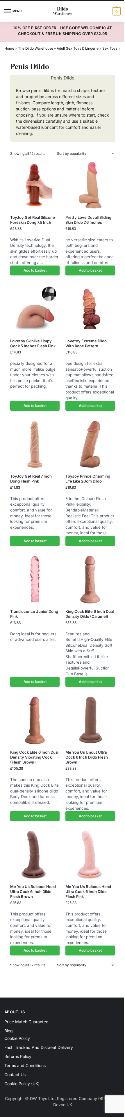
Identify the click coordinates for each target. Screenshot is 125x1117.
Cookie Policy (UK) (22, 1083)
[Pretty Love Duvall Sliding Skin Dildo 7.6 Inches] (90, 185)
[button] (116, 11)
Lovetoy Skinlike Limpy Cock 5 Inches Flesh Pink (33, 343)
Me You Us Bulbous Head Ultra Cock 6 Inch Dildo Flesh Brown (33, 891)
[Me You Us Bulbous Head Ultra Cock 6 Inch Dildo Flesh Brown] (35, 855)
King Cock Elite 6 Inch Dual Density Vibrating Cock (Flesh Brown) (34, 757)
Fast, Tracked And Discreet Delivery (38, 1047)
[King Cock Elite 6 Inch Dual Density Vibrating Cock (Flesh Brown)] (35, 720)
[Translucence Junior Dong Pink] (35, 579)
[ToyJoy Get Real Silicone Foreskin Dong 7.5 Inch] (35, 185)
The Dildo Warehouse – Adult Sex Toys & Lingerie (58, 48)
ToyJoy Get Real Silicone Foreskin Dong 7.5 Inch (32, 220)
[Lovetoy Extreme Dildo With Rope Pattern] (90, 309)
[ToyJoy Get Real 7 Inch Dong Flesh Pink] (35, 444)
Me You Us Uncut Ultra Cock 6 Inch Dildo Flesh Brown (86, 757)
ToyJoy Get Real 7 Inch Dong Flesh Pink (31, 478)
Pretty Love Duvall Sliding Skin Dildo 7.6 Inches (88, 220)
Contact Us (15, 1074)
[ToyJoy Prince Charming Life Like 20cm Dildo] (90, 444)
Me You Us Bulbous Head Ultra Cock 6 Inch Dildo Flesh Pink (88, 891)
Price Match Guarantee (26, 1021)
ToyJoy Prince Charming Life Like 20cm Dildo (87, 478)
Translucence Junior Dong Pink (34, 614)
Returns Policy (17, 1056)
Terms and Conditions (25, 1065)
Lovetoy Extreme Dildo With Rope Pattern (86, 343)
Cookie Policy (17, 1038)
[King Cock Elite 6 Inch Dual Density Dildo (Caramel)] (90, 579)
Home (9, 48)
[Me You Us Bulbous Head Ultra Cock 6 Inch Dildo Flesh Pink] (90, 855)
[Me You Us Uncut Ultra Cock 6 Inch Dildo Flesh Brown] (90, 720)
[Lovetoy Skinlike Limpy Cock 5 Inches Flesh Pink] (35, 309)
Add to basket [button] (35, 270)
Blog (8, 1030)
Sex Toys (109, 48)
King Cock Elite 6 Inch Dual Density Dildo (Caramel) (89, 614)
